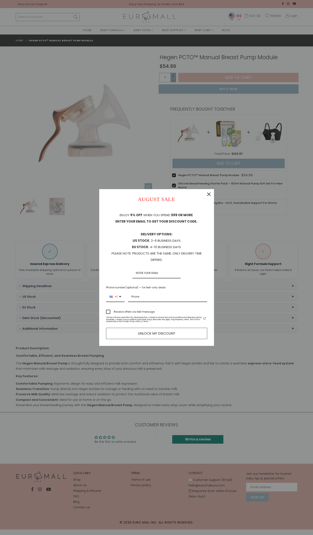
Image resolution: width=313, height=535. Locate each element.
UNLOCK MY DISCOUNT (156, 333)
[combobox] (115, 297)
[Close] (209, 194)
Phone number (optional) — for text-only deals (136, 287)
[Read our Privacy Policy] (204, 318)
